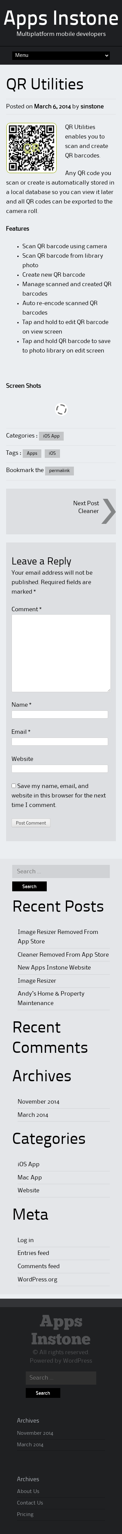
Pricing (25, 1514)
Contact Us (30, 1503)
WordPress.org (37, 1279)
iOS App (51, 436)
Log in (26, 1240)
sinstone (92, 106)
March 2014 (33, 1115)
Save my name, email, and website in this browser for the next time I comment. (59, 796)
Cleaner (88, 511)
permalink (59, 471)
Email (21, 732)
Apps (32, 453)
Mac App (30, 1177)
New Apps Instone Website (54, 968)
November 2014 (38, 1102)
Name (22, 705)
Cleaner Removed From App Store (63, 955)
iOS (52, 453)
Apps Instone (61, 19)
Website (22, 759)
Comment (27, 609)
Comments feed (39, 1266)
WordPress (77, 1361)
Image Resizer (37, 981)
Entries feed (33, 1253)
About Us (28, 1491)
